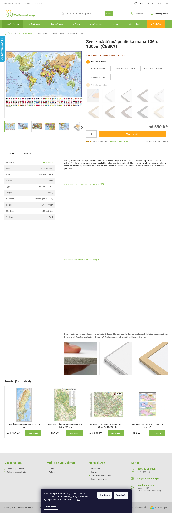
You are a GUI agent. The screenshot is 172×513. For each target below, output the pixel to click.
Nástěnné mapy (46, 162)
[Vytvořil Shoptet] (152, 507)
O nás (27, 3)
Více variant (33, 433)
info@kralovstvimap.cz (148, 478)
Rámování (95, 469)
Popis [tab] (12, 153)
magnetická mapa (98, 77)
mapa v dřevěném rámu (153, 68)
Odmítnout (105, 495)
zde (78, 499)
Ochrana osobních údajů (17, 472)
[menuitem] (12, 24)
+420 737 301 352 (146, 469)
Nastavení (51, 506)
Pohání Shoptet (161, 507)
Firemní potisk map (99, 479)
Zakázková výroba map (101, 476)
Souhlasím (121, 495)
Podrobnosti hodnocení (118, 141)
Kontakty (38, 3)
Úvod (10, 33)
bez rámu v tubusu (98, 68)
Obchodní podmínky (12, 3)
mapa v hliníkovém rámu (125, 68)
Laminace (95, 472)
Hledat (109, 14)
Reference (53, 472)
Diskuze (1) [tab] (28, 153)
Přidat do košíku (133, 134)
